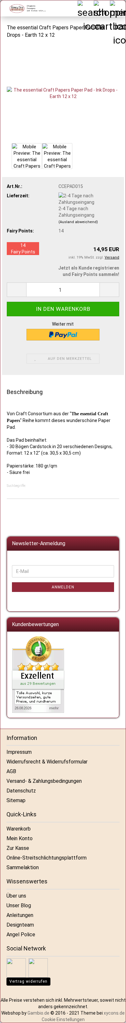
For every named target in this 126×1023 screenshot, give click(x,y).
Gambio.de (38, 1013)
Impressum (19, 752)
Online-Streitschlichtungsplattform (46, 858)
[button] (16, 289)
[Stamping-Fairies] (24, 8)
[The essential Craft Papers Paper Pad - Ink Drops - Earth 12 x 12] (63, 92)
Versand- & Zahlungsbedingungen (44, 781)
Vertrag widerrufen (28, 981)
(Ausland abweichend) (78, 222)
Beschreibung (25, 392)
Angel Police (20, 934)
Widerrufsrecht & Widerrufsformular (47, 762)
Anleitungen (19, 915)
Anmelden (63, 587)
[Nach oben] (113, 1013)
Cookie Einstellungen (63, 1019)
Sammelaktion (22, 867)
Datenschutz (21, 791)
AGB (11, 771)
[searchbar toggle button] (85, 8)
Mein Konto (19, 838)
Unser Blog (18, 905)
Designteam (20, 925)
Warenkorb (18, 829)
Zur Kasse (17, 848)
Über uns (16, 896)
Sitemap (16, 800)
